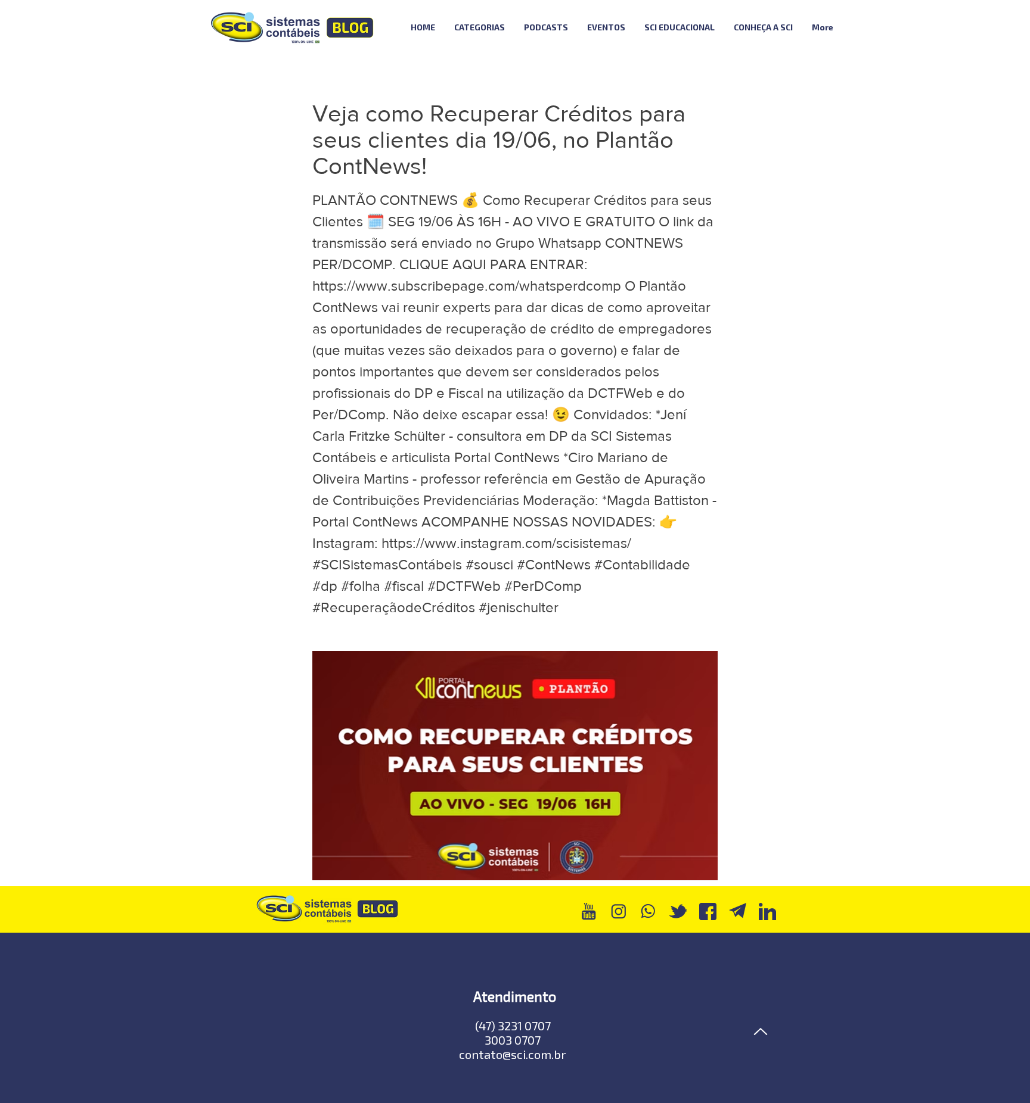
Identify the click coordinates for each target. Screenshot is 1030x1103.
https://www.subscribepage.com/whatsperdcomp (466, 286)
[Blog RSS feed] (874, 27)
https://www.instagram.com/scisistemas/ (506, 543)
